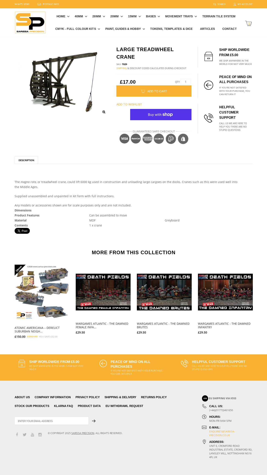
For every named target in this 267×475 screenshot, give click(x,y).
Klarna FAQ (63, 406)
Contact (229, 28)
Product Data (89, 406)
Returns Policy (154, 397)
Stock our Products (32, 406)
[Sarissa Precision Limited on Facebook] (17, 434)
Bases (151, 16)
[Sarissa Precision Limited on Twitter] (25, 434)
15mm (132, 16)
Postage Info (51, 4)
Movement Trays (179, 16)
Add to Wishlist (129, 104)
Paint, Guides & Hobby (123, 28)
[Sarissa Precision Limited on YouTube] (32, 434)
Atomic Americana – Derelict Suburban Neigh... (37, 329)
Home (61, 16)
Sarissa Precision (82, 433)
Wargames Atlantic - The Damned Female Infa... (102, 325)
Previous (5, 299)
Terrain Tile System (219, 16)
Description (26, 160)
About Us (22, 397)
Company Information (53, 397)
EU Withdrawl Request (124, 406)
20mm (114, 16)
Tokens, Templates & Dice (171, 28)
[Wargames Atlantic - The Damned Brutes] (164, 292)
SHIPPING (121, 68)
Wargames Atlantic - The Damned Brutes (163, 325)
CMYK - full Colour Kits (75, 28)
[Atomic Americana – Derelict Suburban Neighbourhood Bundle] (42, 292)
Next (261, 299)
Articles (207, 28)
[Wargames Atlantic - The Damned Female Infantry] (103, 292)
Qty (177, 82)
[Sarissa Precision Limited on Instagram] (40, 434)
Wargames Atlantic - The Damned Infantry (224, 325)
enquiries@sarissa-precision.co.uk (222, 433)
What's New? (22, 4)
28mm (96, 16)
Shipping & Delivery (120, 397)
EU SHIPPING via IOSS (222, 398)
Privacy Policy (88, 397)
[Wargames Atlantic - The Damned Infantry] (225, 292)
